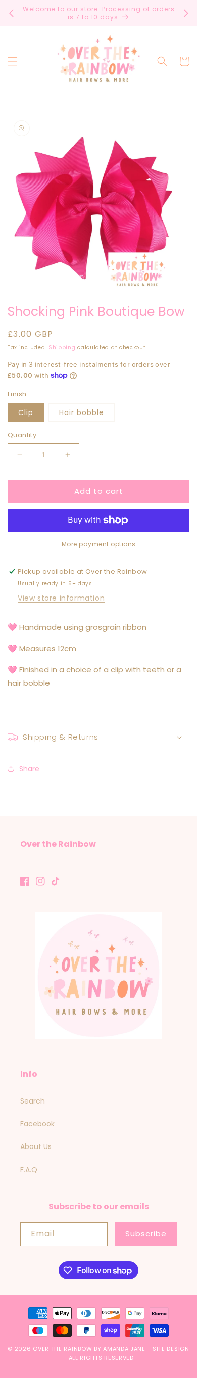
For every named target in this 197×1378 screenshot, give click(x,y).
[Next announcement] (186, 13)
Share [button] (29, 769)
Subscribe (146, 1233)
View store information (61, 598)
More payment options (99, 544)
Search (32, 1101)
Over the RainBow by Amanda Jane (89, 1349)
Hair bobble (81, 412)
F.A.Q (28, 1170)
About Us (36, 1146)
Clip (25, 412)
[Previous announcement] (11, 13)
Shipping (62, 347)
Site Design (171, 1349)
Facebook (37, 1124)
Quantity (22, 435)
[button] (13, 61)
